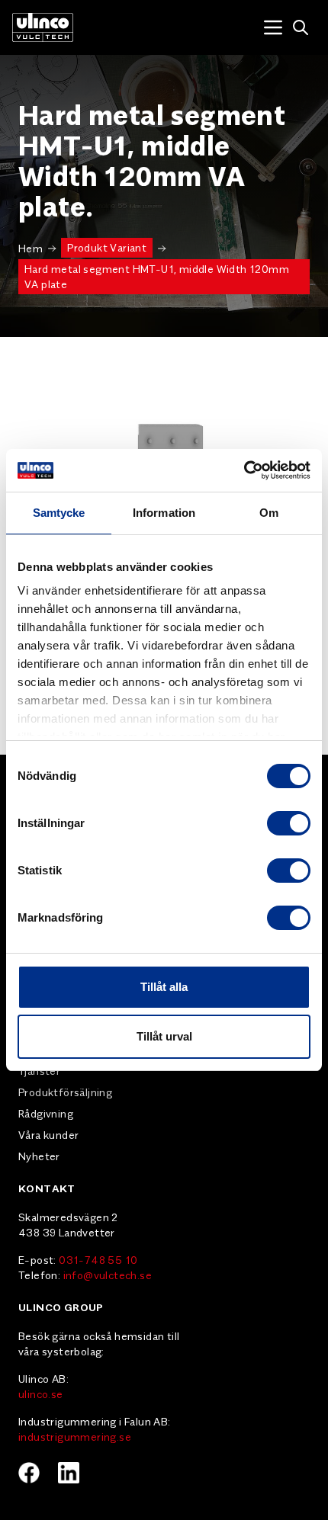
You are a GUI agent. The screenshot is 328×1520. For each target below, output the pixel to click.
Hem (30, 247)
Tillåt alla (164, 986)
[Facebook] (29, 1472)
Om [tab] (268, 512)
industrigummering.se (74, 1436)
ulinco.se (40, 1393)
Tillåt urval (164, 1036)
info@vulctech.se (107, 1274)
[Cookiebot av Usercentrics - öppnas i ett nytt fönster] (243, 470)
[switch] (288, 823)
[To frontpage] (42, 27)
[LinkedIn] (68, 1472)
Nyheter (39, 1155)
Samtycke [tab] (59, 512)
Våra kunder (48, 1134)
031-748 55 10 (98, 1259)
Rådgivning (45, 1113)
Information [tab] (164, 512)
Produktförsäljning (65, 1091)
